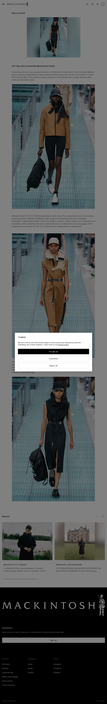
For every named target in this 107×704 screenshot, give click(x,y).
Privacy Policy (63, 345)
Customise (53, 359)
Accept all (53, 351)
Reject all (53, 366)
